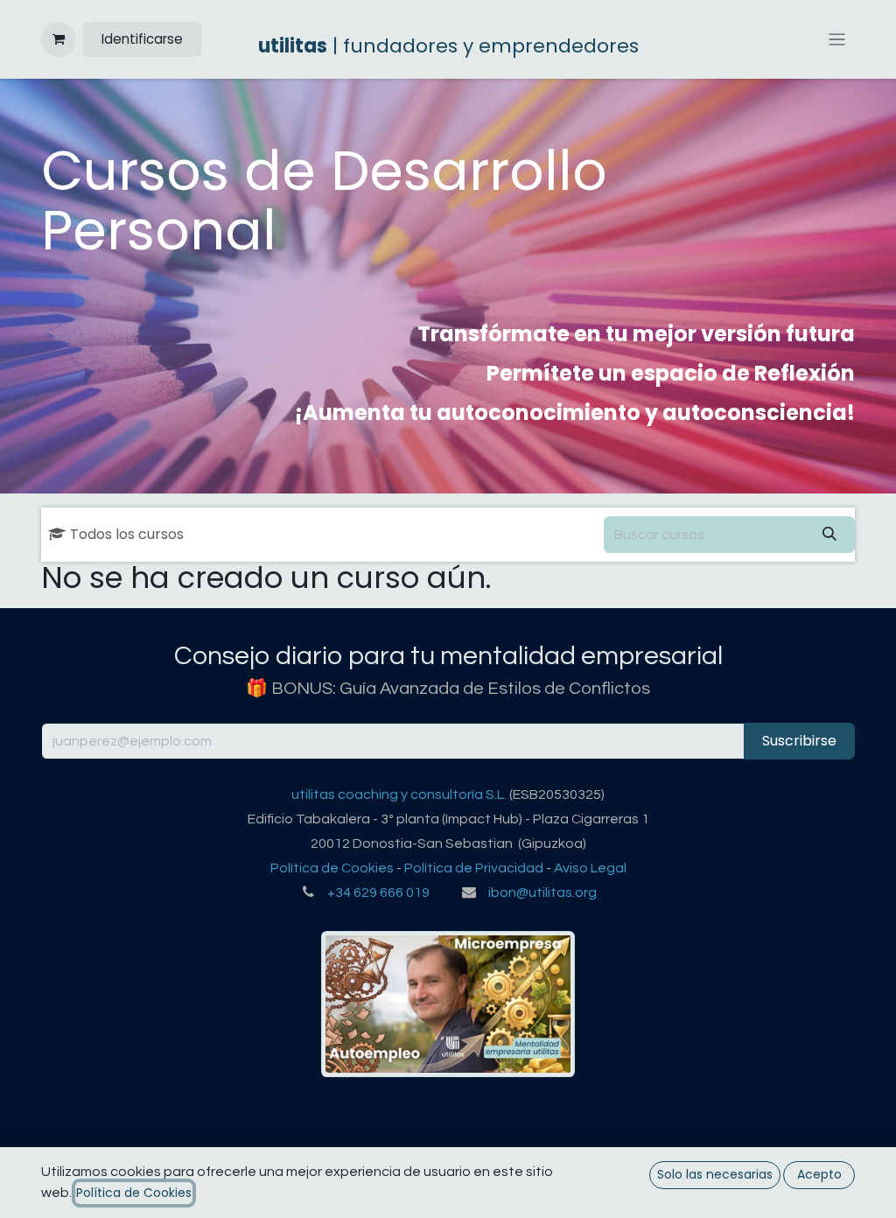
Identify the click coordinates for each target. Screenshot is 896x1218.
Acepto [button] (819, 1174)
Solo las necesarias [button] (715, 1174)
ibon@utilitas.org (542, 893)
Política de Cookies (332, 868)
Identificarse (142, 39)
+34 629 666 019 (378, 893)
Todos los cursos (127, 534)
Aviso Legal (590, 868)
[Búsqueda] (829, 534)
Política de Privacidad (473, 868)
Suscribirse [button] (799, 741)
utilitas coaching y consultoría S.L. (399, 795)
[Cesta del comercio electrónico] (58, 39)
